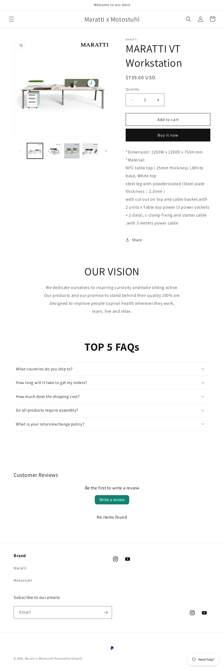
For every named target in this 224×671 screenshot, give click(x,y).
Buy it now (168, 135)
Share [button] (137, 239)
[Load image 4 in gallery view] (90, 151)
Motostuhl (23, 580)
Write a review (112, 499)
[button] (11, 19)
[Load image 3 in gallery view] (72, 151)
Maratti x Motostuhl (39, 658)
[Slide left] (20, 151)
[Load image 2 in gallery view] (53, 151)
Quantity (132, 89)
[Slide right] (106, 151)
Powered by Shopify (68, 658)
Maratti (20, 568)
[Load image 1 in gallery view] (35, 151)
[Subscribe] (106, 612)
